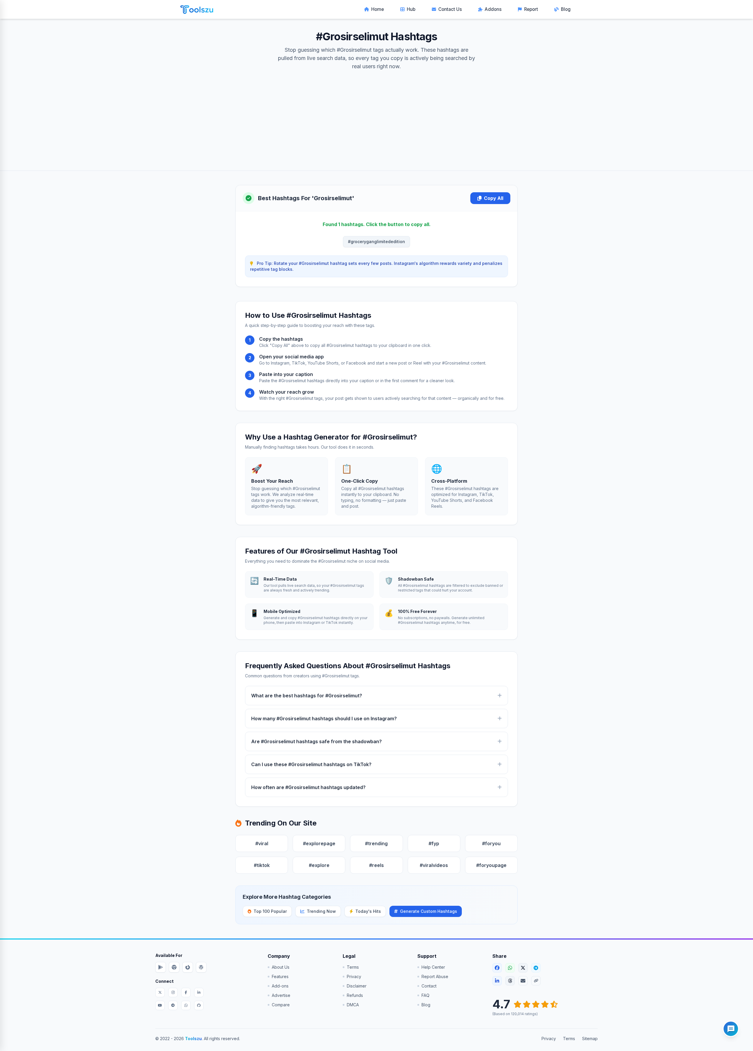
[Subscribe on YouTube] (160, 1005)
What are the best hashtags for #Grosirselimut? (306, 696)
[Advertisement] (376, 114)
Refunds (355, 995)
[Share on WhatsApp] (510, 968)
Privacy (354, 976)
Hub (411, 9)
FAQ (425, 995)
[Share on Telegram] (536, 968)
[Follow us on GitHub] (199, 1005)
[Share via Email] (523, 980)
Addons (493, 9)
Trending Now (321, 911)
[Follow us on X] (160, 992)
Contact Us (450, 9)
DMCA (353, 1004)
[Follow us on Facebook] (186, 992)
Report (531, 9)
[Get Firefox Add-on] (187, 967)
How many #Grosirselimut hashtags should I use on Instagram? (324, 718)
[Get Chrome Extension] (174, 967)
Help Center (433, 967)
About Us (280, 967)
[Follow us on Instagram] (173, 992)
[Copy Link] (536, 980)
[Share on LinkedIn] (497, 980)
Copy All (493, 198)
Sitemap (590, 1038)
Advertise (281, 995)
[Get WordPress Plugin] (201, 967)
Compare (281, 1004)
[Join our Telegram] (173, 1005)
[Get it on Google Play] (160, 967)
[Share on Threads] (510, 980)
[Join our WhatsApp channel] (186, 1005)
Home (377, 9)
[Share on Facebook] (497, 968)
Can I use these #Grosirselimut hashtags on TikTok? (311, 764)
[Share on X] (523, 968)
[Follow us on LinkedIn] (199, 992)
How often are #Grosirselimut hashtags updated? (308, 787)
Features (280, 976)
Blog (566, 9)
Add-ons (280, 985)
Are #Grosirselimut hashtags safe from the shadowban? (316, 741)
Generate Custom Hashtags (428, 911)
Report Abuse (435, 976)
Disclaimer (356, 985)
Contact (429, 985)
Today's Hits (368, 911)
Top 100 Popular (270, 911)
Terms (353, 967)
